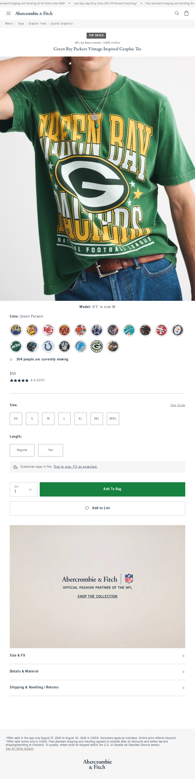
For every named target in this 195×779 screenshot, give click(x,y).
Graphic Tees (37, 23)
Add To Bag (112, 489)
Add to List (101, 508)
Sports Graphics (62, 23)
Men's (9, 23)
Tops (21, 23)
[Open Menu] (6, 13)
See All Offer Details (20, 749)
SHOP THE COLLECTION (97, 596)
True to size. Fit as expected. (76, 467)
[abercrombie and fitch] (34, 13)
